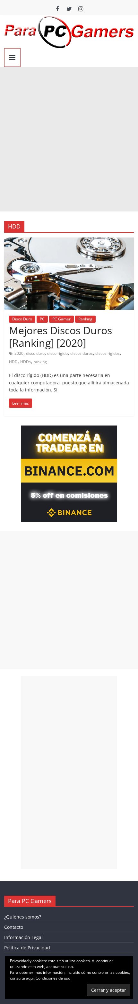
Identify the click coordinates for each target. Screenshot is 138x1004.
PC (42, 319)
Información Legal (23, 937)
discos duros (81, 353)
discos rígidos (107, 353)
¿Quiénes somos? (22, 917)
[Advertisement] (69, 139)
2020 (18, 353)
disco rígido (57, 353)
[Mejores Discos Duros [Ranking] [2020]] (69, 241)
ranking (40, 361)
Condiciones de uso (53, 978)
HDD (13, 361)
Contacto (13, 927)
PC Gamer (61, 319)
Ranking (85, 319)
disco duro (35, 353)
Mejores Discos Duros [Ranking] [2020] (60, 336)
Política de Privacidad (27, 948)
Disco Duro (22, 319)
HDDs (25, 361)
